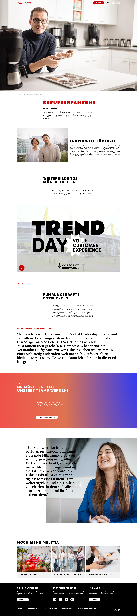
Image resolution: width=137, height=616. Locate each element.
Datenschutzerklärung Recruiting (87, 608)
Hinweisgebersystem (67, 608)
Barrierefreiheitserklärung (41, 610)
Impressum (20, 608)
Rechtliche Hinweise (33, 608)
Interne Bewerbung (22, 610)
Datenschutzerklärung (50, 608)
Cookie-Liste (56, 610)
